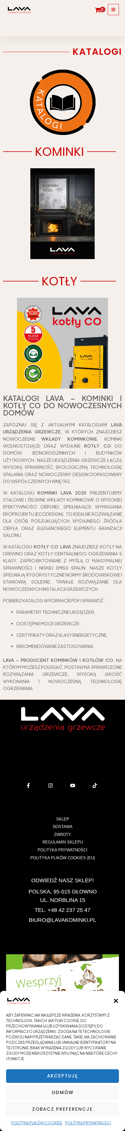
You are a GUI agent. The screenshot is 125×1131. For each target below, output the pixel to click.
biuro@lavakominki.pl (62, 920)
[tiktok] (95, 785)
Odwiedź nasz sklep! (62, 880)
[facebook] (29, 785)
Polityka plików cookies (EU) (62, 858)
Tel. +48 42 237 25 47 (62, 910)
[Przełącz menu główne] (113, 9)
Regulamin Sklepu (62, 842)
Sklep (62, 819)
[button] (116, 1001)
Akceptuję (62, 1076)
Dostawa (63, 826)
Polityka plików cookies (36, 1123)
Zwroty (62, 834)
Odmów (63, 1092)
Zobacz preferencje (62, 1109)
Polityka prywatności (88, 1123)
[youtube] (73, 785)
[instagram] (51, 785)
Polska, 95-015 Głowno (63, 892)
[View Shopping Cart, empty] (98, 10)
